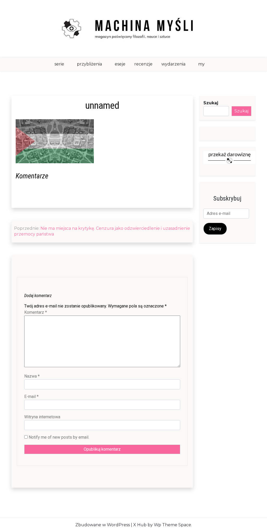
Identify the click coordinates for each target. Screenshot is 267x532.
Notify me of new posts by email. (59, 437)
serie (59, 64)
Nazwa (32, 376)
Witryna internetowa (42, 416)
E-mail (31, 396)
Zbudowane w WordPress (102, 524)
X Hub (140, 524)
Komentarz (35, 312)
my (201, 64)
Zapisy (215, 228)
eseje (120, 64)
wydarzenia (173, 64)
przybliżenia (89, 64)
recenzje (143, 64)
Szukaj (210, 102)
